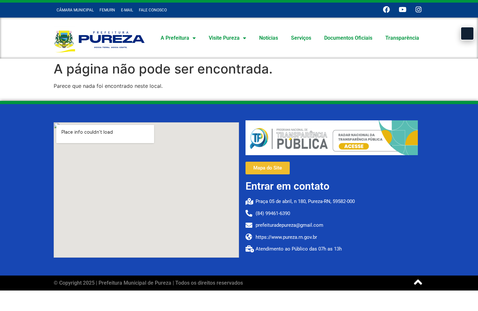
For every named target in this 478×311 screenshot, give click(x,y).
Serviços (301, 38)
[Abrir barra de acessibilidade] (467, 33)
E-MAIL (127, 10)
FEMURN (107, 10)
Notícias (268, 38)
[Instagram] (418, 10)
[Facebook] (386, 10)
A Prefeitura (175, 38)
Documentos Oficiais (348, 38)
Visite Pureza (224, 38)
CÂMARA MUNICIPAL (75, 10)
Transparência (402, 38)
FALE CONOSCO (153, 10)
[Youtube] (402, 10)
